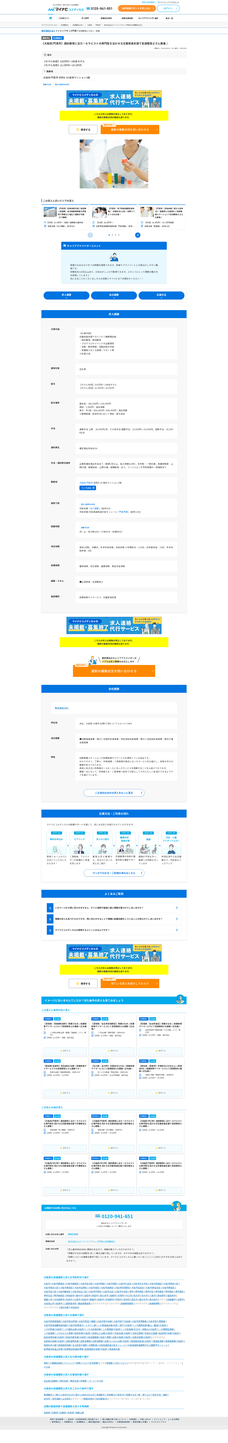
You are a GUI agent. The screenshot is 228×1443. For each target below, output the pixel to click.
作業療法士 (68, 1422)
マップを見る (86, 488)
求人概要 (66, 294)
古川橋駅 (94, 508)
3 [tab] (115, 235)
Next (137, 235)
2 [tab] (112, 235)
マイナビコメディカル (49, 25)
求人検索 (85, 18)
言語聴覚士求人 (78, 25)
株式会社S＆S (61, 707)
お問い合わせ (145, 1419)
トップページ (50, 18)
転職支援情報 (127, 18)
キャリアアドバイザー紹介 (148, 18)
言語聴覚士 (65, 25)
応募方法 (161, 294)
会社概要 (114, 294)
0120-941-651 (100, 8)
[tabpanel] (114, 164)
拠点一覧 (169, 18)
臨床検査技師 (94, 1422)
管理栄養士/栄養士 (140, 1422)
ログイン (167, 8)
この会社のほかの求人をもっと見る (114, 792)
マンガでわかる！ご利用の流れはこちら (114, 873)
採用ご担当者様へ (149, 2)
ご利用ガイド (64, 18)
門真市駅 (123, 511)
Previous (90, 235)
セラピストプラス (158, 1422)
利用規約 (133, 1419)
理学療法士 (56, 1422)
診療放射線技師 (123, 1422)
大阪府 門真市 (86, 482)
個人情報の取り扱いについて (114, 1419)
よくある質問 (173, 1419)
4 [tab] (118, 235)
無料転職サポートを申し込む (136, 8)
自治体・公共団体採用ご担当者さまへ (83, 1419)
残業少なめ (47, 84)
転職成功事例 (106, 18)
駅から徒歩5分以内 (62, 84)
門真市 (98, 25)
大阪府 (89, 25)
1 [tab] (114, 187)
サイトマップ (159, 1419)
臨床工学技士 (108, 1422)
